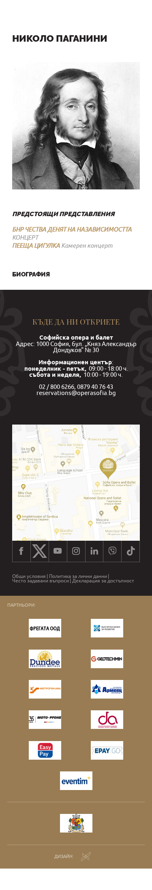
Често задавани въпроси (40, 580)
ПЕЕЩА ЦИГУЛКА (36, 245)
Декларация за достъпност (103, 580)
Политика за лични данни (78, 576)
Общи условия (29, 576)
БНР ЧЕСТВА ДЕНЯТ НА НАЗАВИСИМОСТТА (72, 229)
